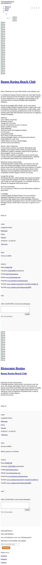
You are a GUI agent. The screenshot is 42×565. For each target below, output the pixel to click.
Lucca (3, 234)
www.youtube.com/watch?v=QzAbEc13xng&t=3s (22, 284)
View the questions (7, 316)
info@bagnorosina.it (11, 274)
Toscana (3, 237)
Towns (7, 8)
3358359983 (12, 271)
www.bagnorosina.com (13, 277)
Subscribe (6, 547)
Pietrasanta (4, 231)
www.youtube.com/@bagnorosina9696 (19, 287)
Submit (27, 314)
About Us (8, 7)
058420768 (8, 267)
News (6, 10)
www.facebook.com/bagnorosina (17, 281)
